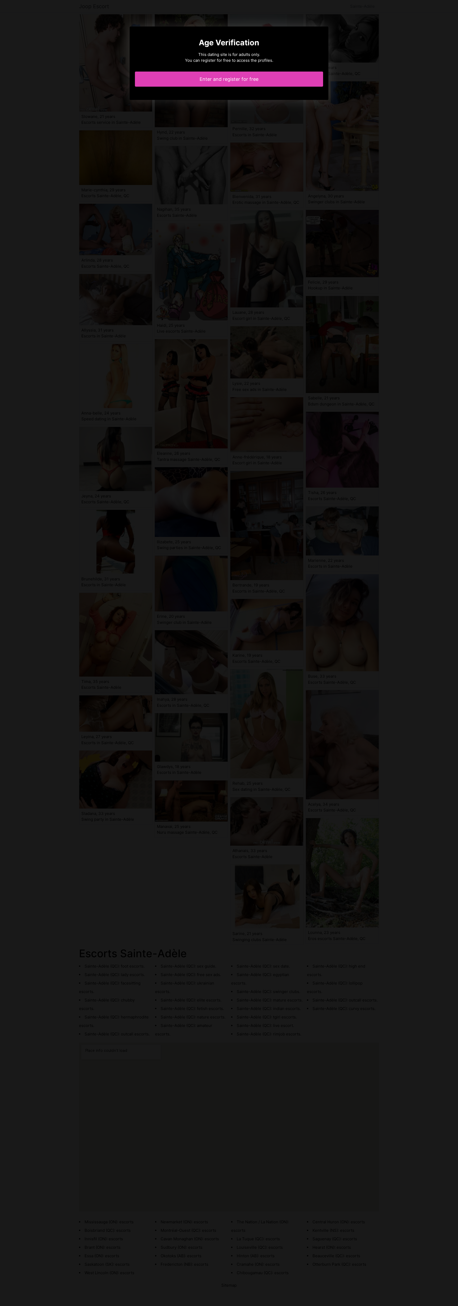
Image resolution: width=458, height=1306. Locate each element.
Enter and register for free (229, 79)
